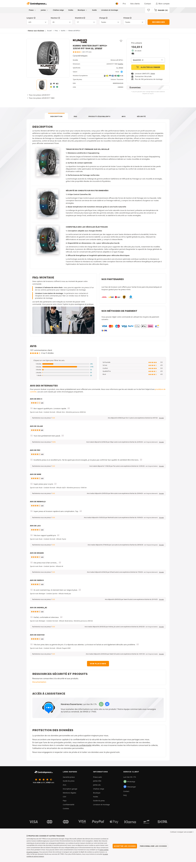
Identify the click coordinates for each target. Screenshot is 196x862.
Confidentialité (68, 804)
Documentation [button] (39, 682)
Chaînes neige (58, 10)
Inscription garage (70, 789)
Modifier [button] (120, 64)
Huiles (70, 10)
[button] (63, 364)
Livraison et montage (109, 10)
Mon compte (163, 3)
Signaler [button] (161, 418)
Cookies (66, 808)
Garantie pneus (69, 777)
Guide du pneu (68, 781)
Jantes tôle (97, 781)
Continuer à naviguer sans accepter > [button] (182, 832)
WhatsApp (131, 781)
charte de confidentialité (81, 745)
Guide (94, 10)
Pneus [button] (31, 10)
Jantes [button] (43, 10)
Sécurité (141, 116)
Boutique (81, 10)
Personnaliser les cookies (153, 846)
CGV (64, 796)
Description (56, 116)
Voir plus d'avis (98, 664)
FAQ (75, 116)
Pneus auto (97, 777)
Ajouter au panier (150, 67)
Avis (124, 116)
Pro (124, 3)
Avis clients (135, 3)
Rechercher (158, 22)
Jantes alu (97, 785)
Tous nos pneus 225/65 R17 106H (41, 98)
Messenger (131, 787)
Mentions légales (69, 793)
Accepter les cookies (125, 846)
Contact (147, 3)
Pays (64, 800)
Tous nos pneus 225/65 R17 (39, 95)
